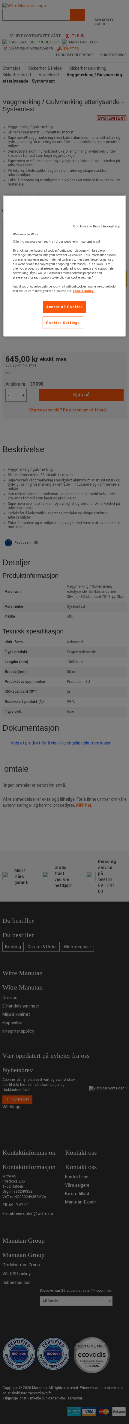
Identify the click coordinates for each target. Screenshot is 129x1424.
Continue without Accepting (96, 226)
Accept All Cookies (64, 307)
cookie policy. (83, 290)
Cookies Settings (63, 322)
